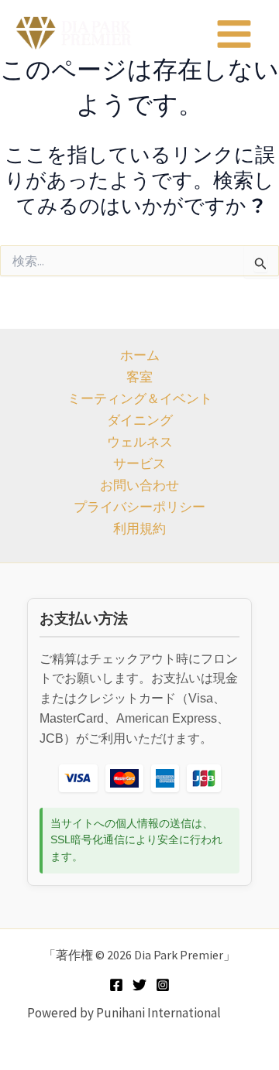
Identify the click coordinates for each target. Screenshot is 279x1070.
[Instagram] (163, 985)
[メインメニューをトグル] (234, 34)
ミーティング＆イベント (139, 398)
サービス (139, 463)
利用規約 (139, 528)
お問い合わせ (139, 485)
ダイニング (140, 420)
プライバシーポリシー (139, 506)
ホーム (140, 355)
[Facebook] (116, 985)
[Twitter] (139, 985)
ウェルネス (140, 441)
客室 (139, 376)
